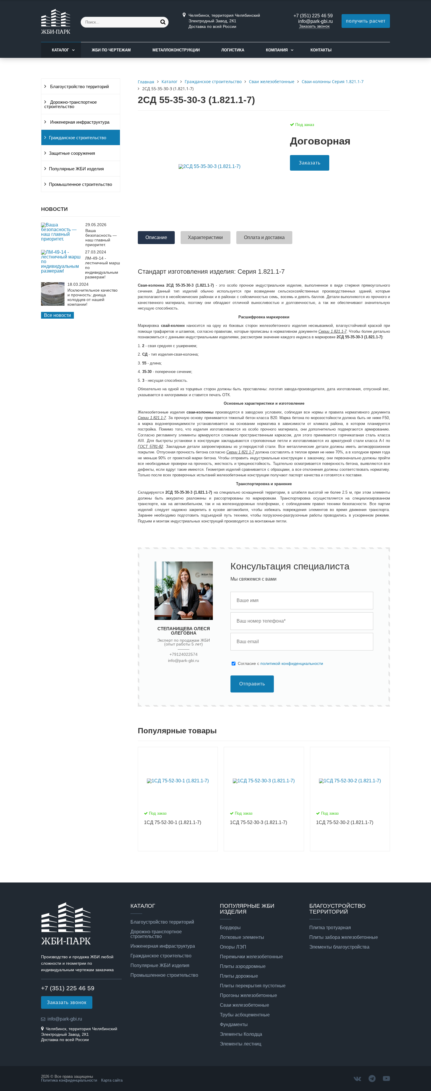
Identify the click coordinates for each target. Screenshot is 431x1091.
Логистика (232, 50)
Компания (277, 50)
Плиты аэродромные (243, 966)
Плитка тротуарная (330, 927)
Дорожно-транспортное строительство (70, 104)
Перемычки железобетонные (251, 956)
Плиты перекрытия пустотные (253, 986)
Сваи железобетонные (244, 1005)
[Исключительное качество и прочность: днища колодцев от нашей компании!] (53, 304)
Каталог (60, 50)
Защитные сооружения (72, 153)
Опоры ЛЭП (233, 947)
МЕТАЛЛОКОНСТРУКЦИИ (176, 50)
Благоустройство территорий (79, 86)
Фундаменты (234, 1024)
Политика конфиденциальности (69, 1080)
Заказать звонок (314, 26)
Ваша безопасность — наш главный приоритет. (101, 237)
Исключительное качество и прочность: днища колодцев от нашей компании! (92, 297)
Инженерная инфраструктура (79, 122)
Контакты (321, 50)
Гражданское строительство (77, 137)
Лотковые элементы (242, 937)
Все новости (57, 315)
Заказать (309, 162)
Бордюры (230, 927)
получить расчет (366, 21)
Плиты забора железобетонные (343, 937)
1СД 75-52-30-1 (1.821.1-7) (172, 822)
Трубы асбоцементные (245, 1015)
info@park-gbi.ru (315, 21)
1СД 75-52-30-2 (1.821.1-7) (344, 822)
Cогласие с (280, 663)
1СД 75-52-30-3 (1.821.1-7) (258, 822)
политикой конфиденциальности (291, 663)
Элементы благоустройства (339, 947)
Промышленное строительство (80, 184)
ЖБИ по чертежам (111, 50)
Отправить (252, 683)
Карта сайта (112, 1080)
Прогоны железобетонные (248, 995)
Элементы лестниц (240, 1044)
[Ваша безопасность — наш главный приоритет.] (61, 238)
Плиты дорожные (239, 976)
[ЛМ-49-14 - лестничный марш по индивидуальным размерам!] (61, 270)
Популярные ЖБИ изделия (76, 169)
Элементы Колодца (241, 1034)
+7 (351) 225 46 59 (313, 15)
